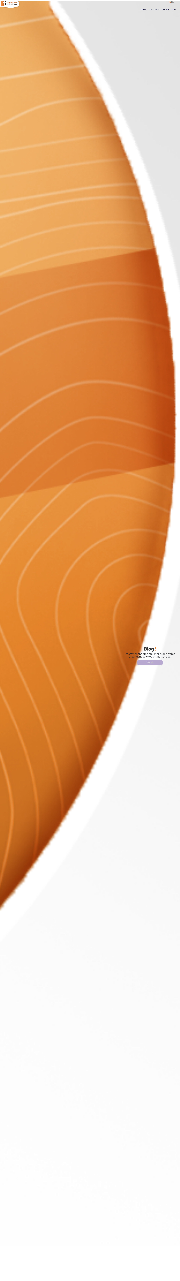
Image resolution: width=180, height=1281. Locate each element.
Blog (174, 9)
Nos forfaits (154, 9)
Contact (165, 9)
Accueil (143, 9)
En (173, 2)
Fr (169, 2)
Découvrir (150, 662)
